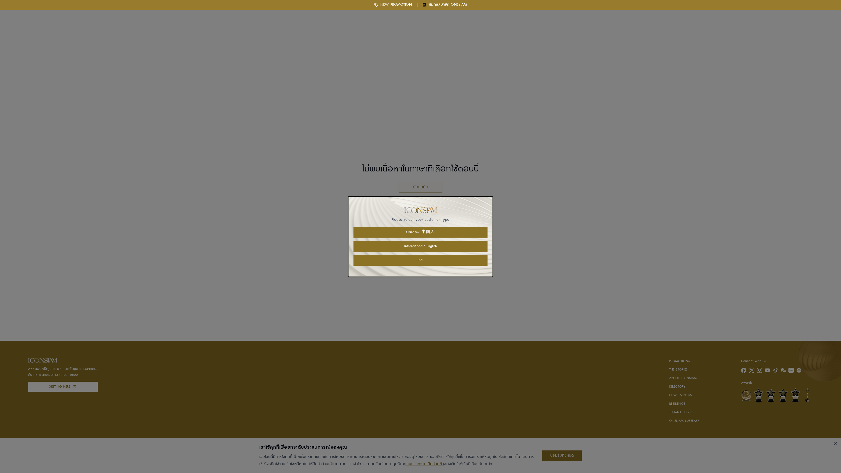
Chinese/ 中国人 (420, 232)
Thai (420, 260)
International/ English (420, 246)
